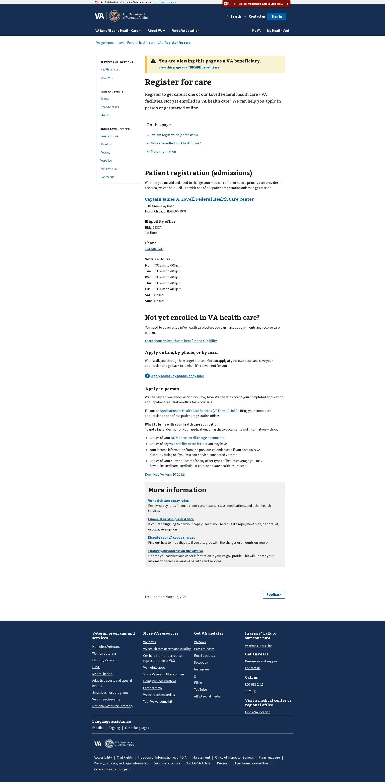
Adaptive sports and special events (112, 683)
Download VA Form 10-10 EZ (165, 474)
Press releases (204, 649)
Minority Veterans (105, 660)
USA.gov (222, 763)
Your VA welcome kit (157, 701)
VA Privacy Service (167, 763)
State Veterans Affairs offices (163, 674)
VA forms (149, 642)
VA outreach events (106, 699)
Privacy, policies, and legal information (121, 763)
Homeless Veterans (106, 646)
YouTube (200, 689)
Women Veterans (104, 653)
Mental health (102, 674)
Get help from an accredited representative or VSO (163, 658)
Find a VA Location (185, 30)
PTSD (96, 667)
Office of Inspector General (234, 757)
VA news (200, 642)
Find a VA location (257, 712)
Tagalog (114, 728)
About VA (155, 30)
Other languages (137, 728)
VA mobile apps (154, 667)
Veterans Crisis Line (259, 646)
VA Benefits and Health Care (116, 30)
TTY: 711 (251, 691)
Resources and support (262, 661)
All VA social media (207, 696)
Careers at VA (152, 688)
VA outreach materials (159, 694)
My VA (256, 30)
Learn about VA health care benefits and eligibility (181, 341)
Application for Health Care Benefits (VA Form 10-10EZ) (199, 411)
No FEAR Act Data (198, 763)
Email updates (204, 655)
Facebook (201, 662)
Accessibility (103, 757)
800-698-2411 (254, 684)
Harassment (201, 757)
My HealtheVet (278, 30)
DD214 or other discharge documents (197, 438)
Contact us (257, 16)
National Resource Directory (112, 706)
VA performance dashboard (252, 763)
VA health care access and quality (167, 649)
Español (98, 728)
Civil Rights (125, 757)
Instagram (201, 669)
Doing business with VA (159, 681)
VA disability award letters (188, 444)
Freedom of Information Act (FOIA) (163, 757)
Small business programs (110, 692)
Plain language (269, 757)
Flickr (198, 682)
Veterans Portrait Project (112, 769)
